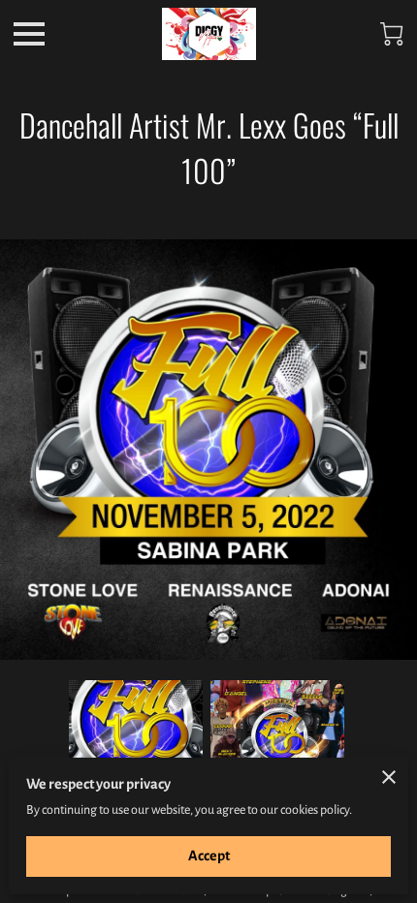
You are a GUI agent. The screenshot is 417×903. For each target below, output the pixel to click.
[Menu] (29, 34)
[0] (391, 34)
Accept (209, 855)
